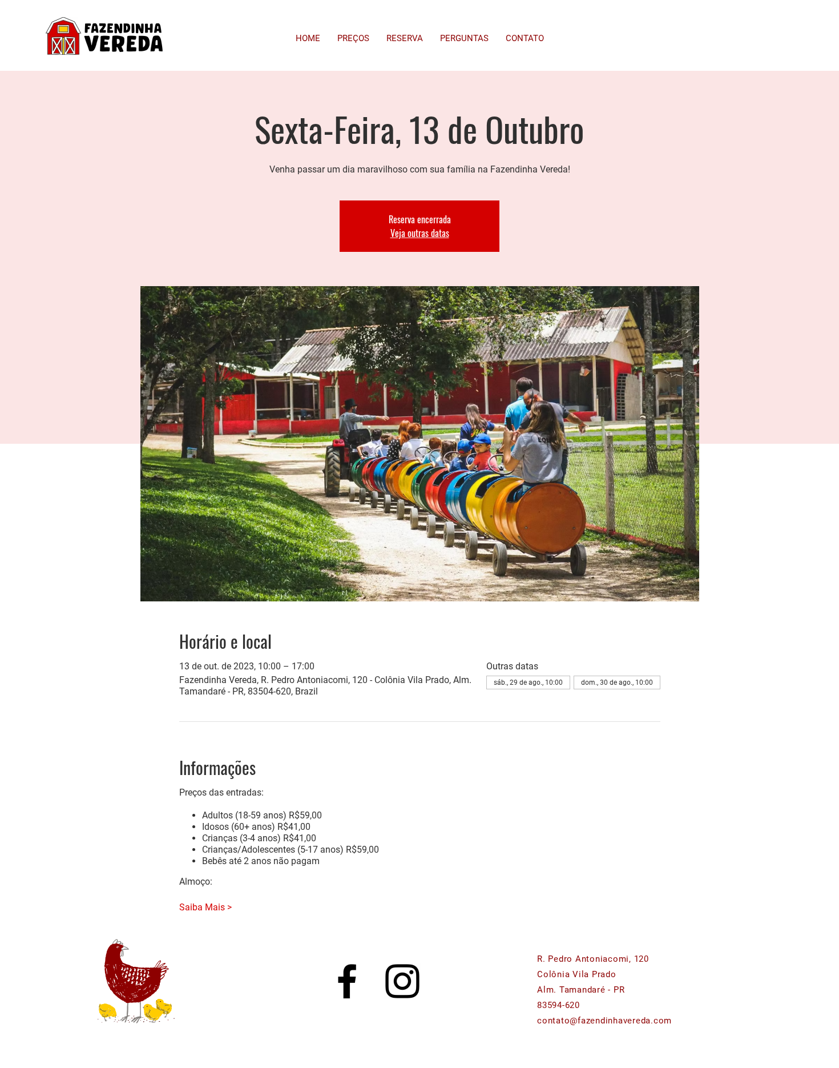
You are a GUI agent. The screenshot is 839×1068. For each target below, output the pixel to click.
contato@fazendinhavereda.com (604, 1020)
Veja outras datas (419, 233)
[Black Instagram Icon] (402, 981)
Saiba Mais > (205, 907)
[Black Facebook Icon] (347, 981)
